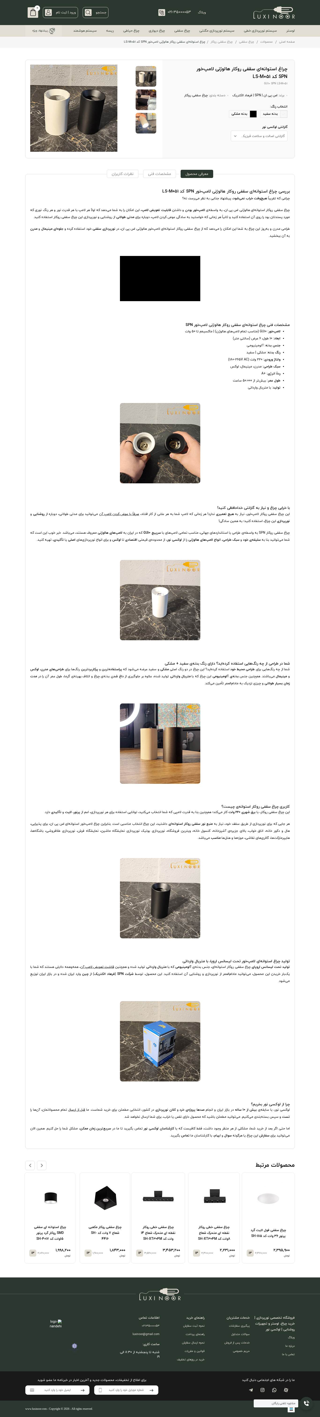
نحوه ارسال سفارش (193, 1343)
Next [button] (41, 1165)
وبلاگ (202, 12)
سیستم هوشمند (85, 31)
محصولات (266, 42)
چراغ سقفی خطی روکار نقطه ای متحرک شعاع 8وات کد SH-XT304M (214, 1233)
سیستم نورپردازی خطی (260, 31)
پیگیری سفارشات (239, 1326)
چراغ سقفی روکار (222, 42)
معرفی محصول (197, 174)
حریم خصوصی (241, 1351)
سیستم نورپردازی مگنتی (216, 31)
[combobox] (259, 136)
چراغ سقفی (182, 31)
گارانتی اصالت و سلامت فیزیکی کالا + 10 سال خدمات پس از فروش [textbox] (258, 136)
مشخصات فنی (159, 174)
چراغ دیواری (157, 31)
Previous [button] (30, 1165)
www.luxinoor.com (36, 1408)
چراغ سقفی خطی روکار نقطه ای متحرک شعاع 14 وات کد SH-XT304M (158, 1233)
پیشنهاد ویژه (40, 31)
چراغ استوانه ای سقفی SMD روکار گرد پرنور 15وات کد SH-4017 (50, 1233)
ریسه (110, 31)
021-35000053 (151, 1326)
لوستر (290, 31)
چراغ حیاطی (131, 31)
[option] (269, 1218)
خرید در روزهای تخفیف (191, 1360)
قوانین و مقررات (195, 1351)
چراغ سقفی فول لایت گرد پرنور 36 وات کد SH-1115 (268, 1233)
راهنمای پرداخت (195, 1334)
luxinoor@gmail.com (146, 1334)
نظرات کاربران (123, 174)
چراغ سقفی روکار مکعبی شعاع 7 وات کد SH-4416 (105, 1233)
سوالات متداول (240, 1334)
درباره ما (290, 1346)
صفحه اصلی (287, 42)
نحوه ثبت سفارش (194, 1326)
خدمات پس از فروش (237, 1343)
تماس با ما (288, 1354)
